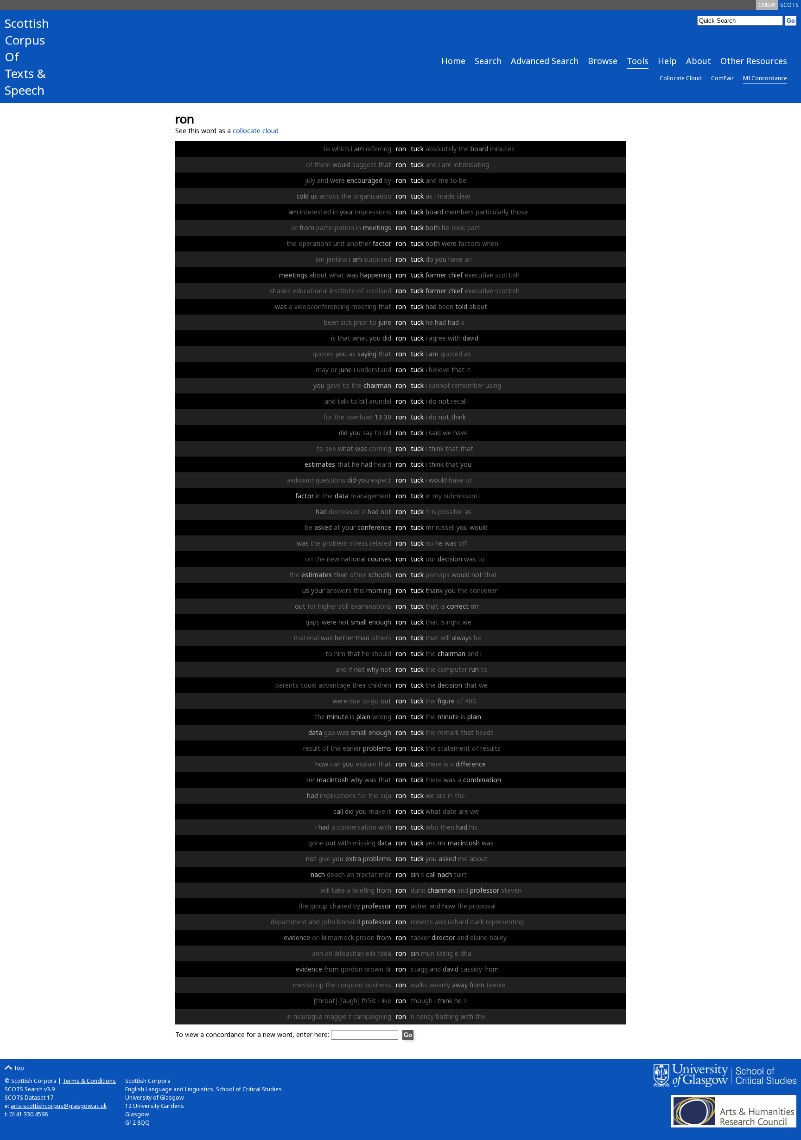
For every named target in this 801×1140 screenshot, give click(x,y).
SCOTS (789, 5)
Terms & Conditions (89, 1081)
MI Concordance (765, 78)
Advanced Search (544, 60)
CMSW (767, 5)
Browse (602, 60)
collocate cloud (256, 130)
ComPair (722, 78)
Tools (637, 60)
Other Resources (753, 60)
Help (667, 60)
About (698, 60)
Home (453, 60)
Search (488, 60)
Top (18, 1068)
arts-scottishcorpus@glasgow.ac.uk (59, 1106)
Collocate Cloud (681, 78)
